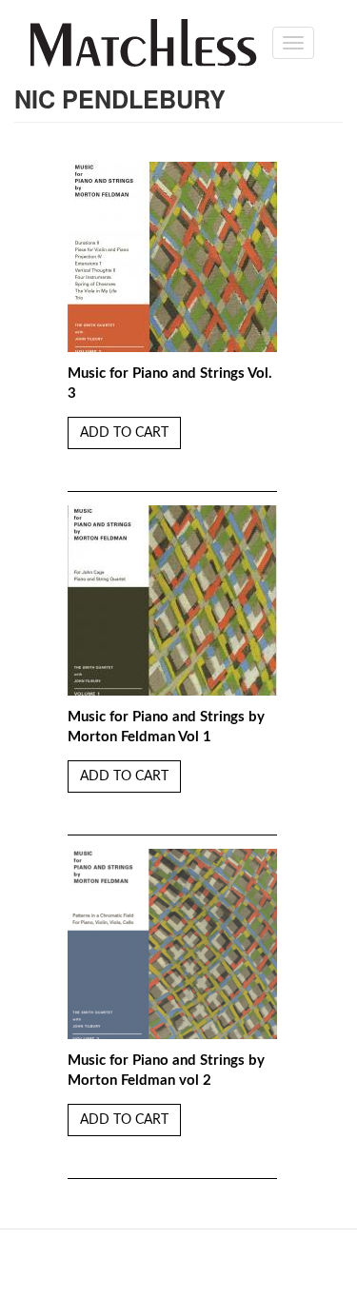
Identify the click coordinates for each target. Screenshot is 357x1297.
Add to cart (124, 433)
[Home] (143, 42)
